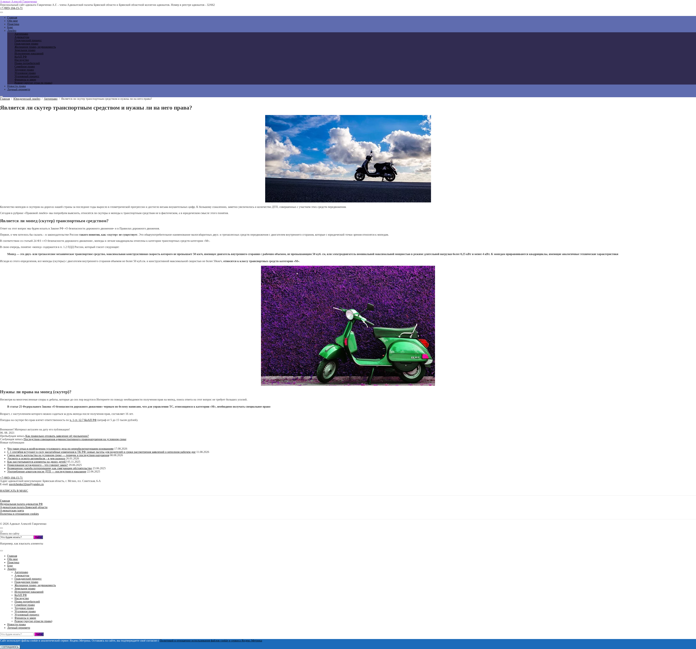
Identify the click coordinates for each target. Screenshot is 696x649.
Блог (10, 565)
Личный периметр (18, 627)
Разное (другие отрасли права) (33, 621)
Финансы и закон (25, 617)
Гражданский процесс (28, 578)
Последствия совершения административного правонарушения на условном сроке (75, 439)
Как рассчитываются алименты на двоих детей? (37, 461)
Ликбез (11, 568)
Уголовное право (25, 611)
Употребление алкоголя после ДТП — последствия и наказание (46, 471)
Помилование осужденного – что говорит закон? (37, 465)
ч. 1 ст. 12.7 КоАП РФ (83, 420)
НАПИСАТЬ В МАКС (14, 490)
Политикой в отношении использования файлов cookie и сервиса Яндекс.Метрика (211, 640)
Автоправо (21, 572)
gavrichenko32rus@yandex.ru (26, 484)
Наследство (21, 598)
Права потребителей (27, 601)
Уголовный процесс (26, 614)
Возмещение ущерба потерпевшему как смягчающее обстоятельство (49, 468)
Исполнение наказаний (29, 591)
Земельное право (24, 588)
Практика (13, 562)
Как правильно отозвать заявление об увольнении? (57, 436)
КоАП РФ (20, 595)
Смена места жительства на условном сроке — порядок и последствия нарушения (58, 455)
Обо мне (12, 559)
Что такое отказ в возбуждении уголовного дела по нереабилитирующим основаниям (60, 448)
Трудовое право (24, 608)
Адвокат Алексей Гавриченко (18, 1)
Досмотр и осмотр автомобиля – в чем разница (36, 458)
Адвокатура (21, 575)
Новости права (16, 624)
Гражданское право (26, 582)
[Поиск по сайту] (1, 96)
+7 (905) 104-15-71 (11, 8)
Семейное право (24, 604)
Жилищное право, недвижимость (35, 585)
